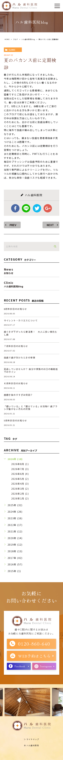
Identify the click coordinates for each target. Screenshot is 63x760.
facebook (15, 208)
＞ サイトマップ (31, 739)
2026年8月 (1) (20, 464)
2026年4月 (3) (20, 483)
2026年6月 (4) (20, 473)
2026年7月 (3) (20, 469)
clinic (12, 49)
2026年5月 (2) (20, 478)
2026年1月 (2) (20, 498)
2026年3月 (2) (20, 488)
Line (26, 208)
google (48, 208)
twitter (37, 208)
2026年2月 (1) (20, 493)
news (8, 270)
